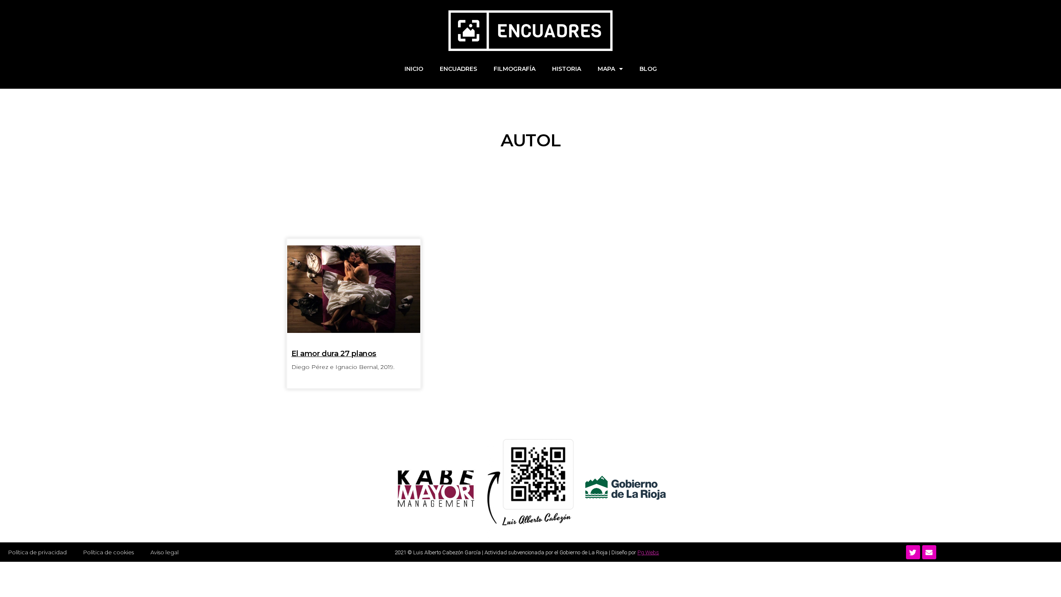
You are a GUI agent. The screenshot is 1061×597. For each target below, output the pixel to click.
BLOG (648, 69)
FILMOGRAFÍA (514, 69)
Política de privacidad (37, 552)
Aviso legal (164, 552)
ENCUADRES (458, 69)
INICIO (414, 69)
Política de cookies (108, 552)
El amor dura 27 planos (333, 353)
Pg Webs (648, 552)
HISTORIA (566, 69)
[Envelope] (929, 552)
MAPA (606, 69)
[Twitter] (913, 552)
